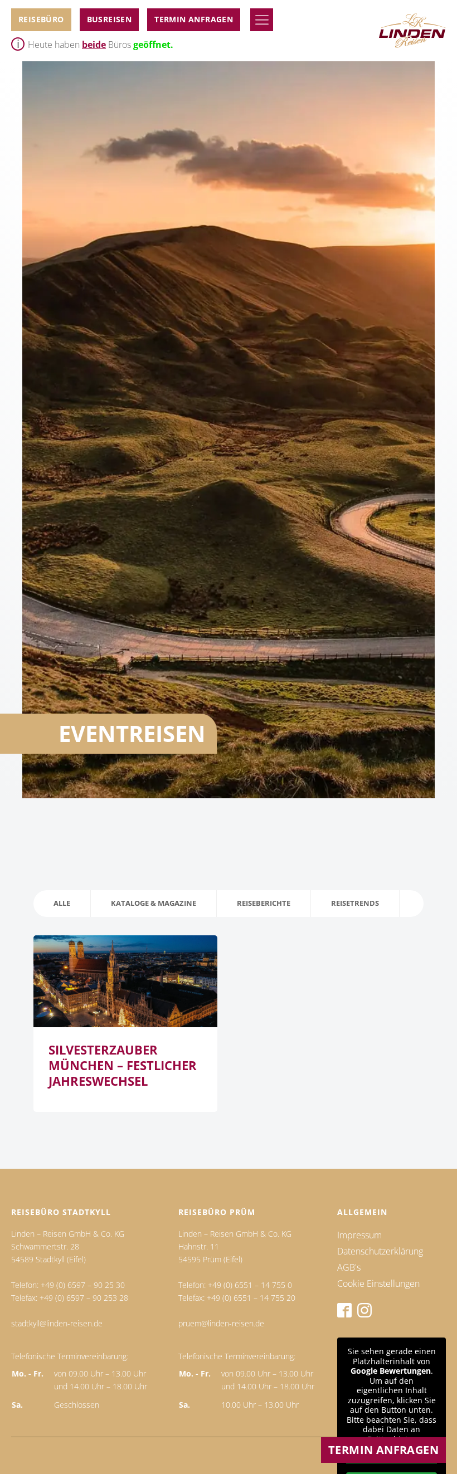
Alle (62, 903)
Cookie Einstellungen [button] (378, 1283)
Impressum (359, 1235)
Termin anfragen (193, 19)
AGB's (349, 1267)
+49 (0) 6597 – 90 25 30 (83, 1285)
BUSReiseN (109, 19)
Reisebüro (41, 19)
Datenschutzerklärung (380, 1251)
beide (94, 44)
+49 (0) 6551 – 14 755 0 (250, 1285)
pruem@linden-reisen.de (221, 1323)
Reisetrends (355, 903)
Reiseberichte (263, 903)
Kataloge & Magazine (153, 903)
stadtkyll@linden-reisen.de (57, 1323)
